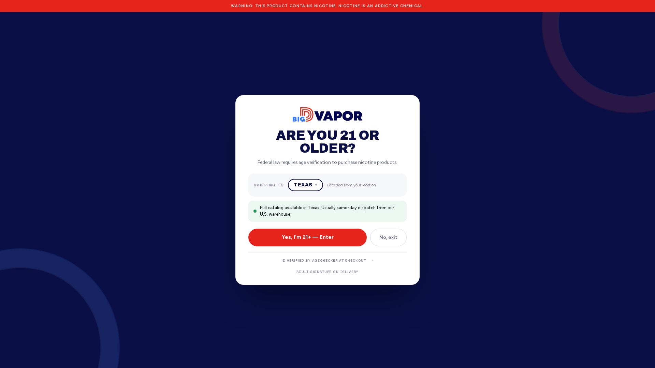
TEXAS (305, 184)
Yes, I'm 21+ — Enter (308, 237)
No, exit (388, 237)
